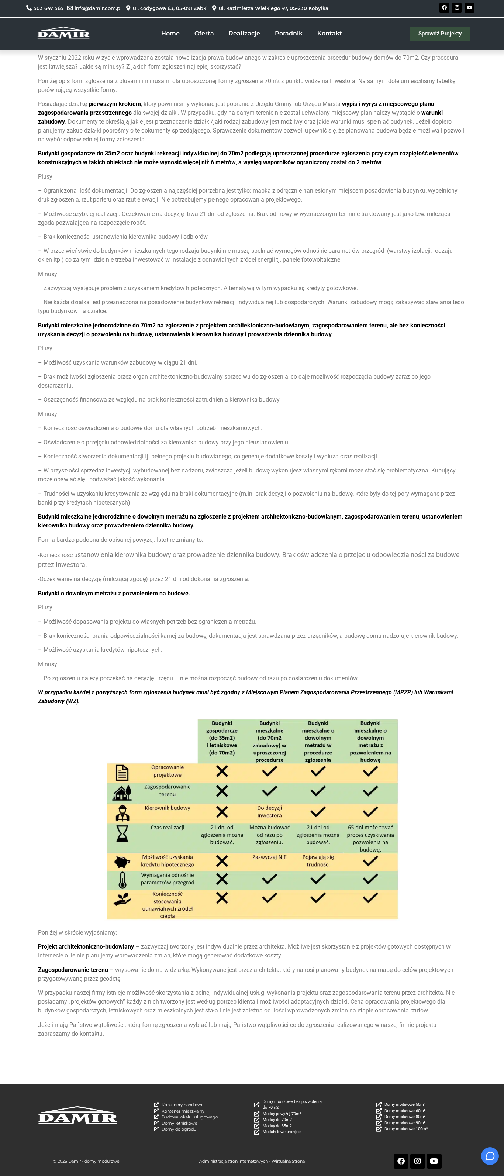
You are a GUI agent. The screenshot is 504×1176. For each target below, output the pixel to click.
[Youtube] (469, 8)
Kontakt (329, 33)
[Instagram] (457, 8)
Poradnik (289, 33)
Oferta (204, 33)
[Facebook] (444, 8)
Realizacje (244, 33)
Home (170, 33)
